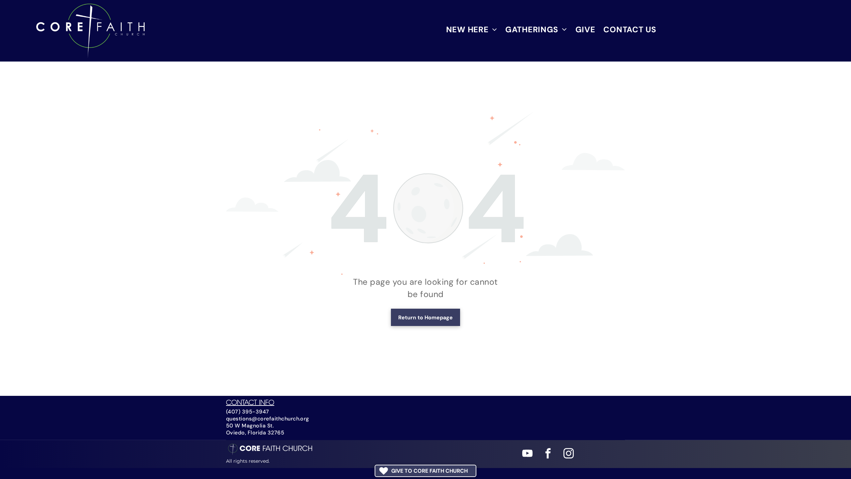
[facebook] (548, 454)
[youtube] (527, 454)
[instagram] (568, 454)
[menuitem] (467, 29)
